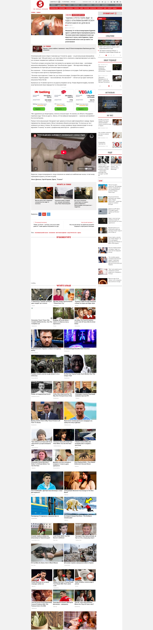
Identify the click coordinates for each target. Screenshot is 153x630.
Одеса (70, 25)
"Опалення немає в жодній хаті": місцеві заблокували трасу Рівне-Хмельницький (62, 202)
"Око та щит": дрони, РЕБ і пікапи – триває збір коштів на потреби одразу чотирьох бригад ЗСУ (104, 80)
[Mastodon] (111, 1)
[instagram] (96, 1)
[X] (108, 1)
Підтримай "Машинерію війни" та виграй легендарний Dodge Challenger (104, 69)
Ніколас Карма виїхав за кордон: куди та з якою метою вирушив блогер (114, 250)
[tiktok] (99, 1)
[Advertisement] (63, 100)
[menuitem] (52, 5)
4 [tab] (113, 55)
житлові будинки (61, 232)
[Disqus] (63, 262)
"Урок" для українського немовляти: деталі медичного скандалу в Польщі (115, 271)
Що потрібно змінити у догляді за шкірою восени (104, 134)
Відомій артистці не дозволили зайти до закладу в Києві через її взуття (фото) (115, 230)
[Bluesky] (114, 1)
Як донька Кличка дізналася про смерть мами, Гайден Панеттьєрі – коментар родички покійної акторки (114, 200)
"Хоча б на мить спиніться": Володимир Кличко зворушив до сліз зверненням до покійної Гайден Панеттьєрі (114, 188)
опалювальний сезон (41, 232)
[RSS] (120, 1)
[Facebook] (93, 1)
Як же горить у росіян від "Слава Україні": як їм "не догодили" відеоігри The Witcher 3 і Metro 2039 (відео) (115, 240)
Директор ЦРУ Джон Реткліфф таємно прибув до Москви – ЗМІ (114, 211)
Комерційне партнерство (102, 143)
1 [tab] (106, 55)
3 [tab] (111, 55)
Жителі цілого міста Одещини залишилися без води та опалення (43, 202)
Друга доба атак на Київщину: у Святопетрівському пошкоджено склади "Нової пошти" (108, 52)
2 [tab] (108, 55)
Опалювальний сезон (78, 15)
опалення (52, 232)
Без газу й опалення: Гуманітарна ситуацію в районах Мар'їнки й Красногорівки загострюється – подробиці (83, 204)
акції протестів (71, 232)
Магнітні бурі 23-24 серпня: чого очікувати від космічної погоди (114, 280)
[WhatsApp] (105, 1)
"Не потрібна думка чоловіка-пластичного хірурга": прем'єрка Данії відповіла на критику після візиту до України (115, 260)
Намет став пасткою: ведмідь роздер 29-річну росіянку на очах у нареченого (115, 221)
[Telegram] (102, 1)
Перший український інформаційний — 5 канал (40, 5)
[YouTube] (117, 1)
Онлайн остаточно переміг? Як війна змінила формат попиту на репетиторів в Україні (104, 122)
